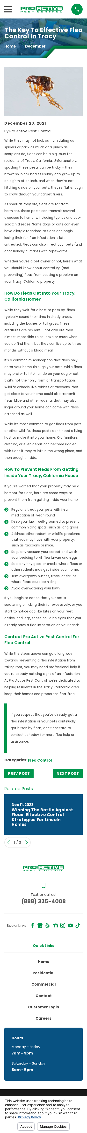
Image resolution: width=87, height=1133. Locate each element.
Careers (43, 1018)
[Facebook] (32, 925)
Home (43, 961)
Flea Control (40, 760)
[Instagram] (62, 925)
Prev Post (19, 773)
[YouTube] (70, 925)
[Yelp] (47, 925)
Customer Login (43, 1007)
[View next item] (27, 842)
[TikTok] (77, 925)
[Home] (42, 9)
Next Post (68, 773)
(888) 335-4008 (43, 901)
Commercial (43, 984)
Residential (44, 972)
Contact (44, 995)
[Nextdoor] (55, 925)
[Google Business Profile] (40, 925)
